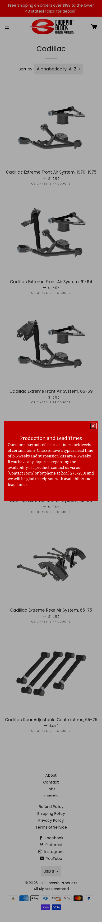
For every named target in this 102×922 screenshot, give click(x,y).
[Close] (93, 426)
